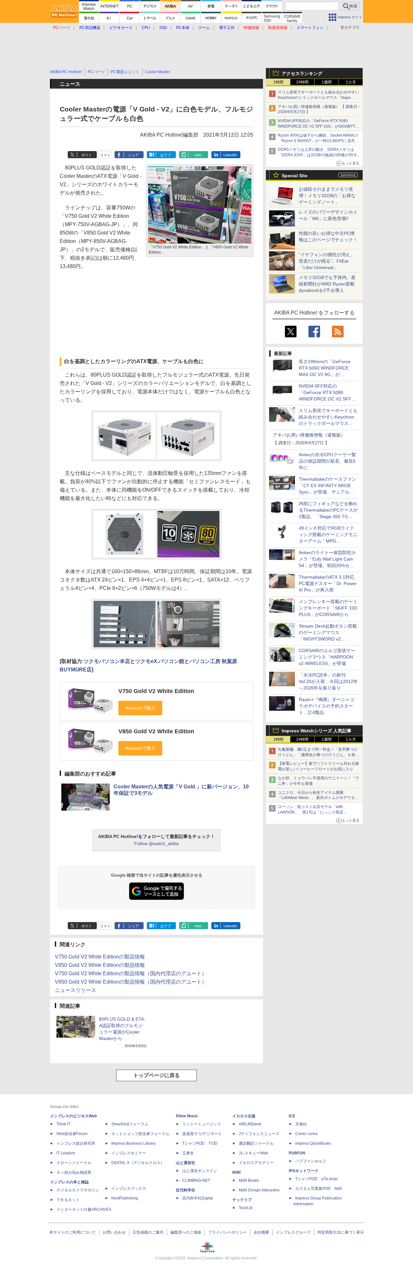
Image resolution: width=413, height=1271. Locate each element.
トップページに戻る (156, 1075)
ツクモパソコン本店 (107, 661)
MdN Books (249, 1180)
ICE (292, 1116)
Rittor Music (187, 1116)
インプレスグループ (293, 1232)
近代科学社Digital (197, 1198)
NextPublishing (124, 1198)
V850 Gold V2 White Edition (156, 731)
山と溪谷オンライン (199, 1171)
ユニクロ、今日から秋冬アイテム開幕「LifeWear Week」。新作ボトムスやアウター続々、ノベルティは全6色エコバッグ (318, 798)
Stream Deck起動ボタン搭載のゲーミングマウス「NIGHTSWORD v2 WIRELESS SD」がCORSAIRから (328, 638)
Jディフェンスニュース (259, 1133)
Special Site (294, 175)
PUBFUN (297, 1153)
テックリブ (242, 1200)
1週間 (327, 82)
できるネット (68, 1200)
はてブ (165, 155)
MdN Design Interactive (259, 1190)
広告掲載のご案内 (148, 1232)
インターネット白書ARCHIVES (83, 1209)
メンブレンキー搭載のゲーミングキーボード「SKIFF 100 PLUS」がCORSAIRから (328, 608)
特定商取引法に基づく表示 (340, 1232)
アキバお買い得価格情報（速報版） (309, 435)
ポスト (86, 155)
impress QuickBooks (313, 1143)
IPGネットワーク (303, 1171)
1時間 (278, 82)
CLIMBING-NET (196, 1180)
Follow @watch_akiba (156, 843)
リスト (105, 155)
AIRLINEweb (250, 1124)
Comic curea (306, 1133)
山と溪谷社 (185, 1162)
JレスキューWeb (253, 1153)
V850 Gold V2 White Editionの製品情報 (100, 965)
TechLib (246, 1208)
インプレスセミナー (128, 1153)
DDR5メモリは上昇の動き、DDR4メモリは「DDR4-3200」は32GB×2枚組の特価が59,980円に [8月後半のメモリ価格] (319, 155)
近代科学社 (185, 1190)
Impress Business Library (133, 1143)
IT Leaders (65, 1153)
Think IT (63, 1124)
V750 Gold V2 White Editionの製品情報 (100, 956)
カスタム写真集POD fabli (318, 1188)
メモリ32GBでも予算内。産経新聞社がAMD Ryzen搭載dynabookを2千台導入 (327, 284)
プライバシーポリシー (227, 1232)
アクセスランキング (302, 73)
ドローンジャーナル (73, 1162)
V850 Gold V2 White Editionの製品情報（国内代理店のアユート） (131, 982)
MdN (236, 1172)
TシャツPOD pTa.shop (316, 1179)
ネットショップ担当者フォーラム (140, 1133)
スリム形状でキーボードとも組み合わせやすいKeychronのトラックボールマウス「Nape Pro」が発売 (318, 97)
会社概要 (261, 1232)
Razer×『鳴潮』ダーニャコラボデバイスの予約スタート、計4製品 (326, 706)
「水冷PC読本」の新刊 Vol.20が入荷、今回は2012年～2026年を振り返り (328, 681)
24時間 (302, 82)
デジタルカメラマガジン (77, 1190)
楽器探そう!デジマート (202, 1133)
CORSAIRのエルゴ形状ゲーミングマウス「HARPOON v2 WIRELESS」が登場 (327, 657)
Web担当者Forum (71, 1133)
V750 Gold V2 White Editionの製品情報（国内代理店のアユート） (131, 973)
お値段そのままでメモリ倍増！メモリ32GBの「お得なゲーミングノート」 (327, 196)
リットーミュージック (201, 1124)
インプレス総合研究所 (75, 1143)
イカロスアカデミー (256, 1162)
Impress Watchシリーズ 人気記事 (316, 730)
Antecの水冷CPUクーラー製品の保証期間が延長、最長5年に (327, 461)
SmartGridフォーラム (129, 1124)
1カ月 (351, 82)
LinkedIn (230, 155)
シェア (133, 155)
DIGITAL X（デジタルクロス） (137, 1162)
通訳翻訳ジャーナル (256, 1143)
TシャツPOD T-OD (199, 1143)
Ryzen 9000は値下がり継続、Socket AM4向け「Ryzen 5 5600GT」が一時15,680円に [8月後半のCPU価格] (318, 141)
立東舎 (188, 1153)
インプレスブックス (128, 1188)
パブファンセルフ (310, 1161)
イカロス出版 (244, 1116)
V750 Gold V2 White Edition (156, 691)
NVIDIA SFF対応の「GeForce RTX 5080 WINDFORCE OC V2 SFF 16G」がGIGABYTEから (318, 126)
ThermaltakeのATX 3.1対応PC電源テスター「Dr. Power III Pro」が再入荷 (328, 583)
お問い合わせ (114, 1232)
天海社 (301, 1124)
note (198, 155)
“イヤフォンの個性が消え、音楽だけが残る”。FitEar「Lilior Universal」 (327, 261)
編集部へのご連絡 (185, 1232)
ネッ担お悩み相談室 (73, 1172)
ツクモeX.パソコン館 (159, 661)
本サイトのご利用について (72, 1232)
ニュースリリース (75, 990)
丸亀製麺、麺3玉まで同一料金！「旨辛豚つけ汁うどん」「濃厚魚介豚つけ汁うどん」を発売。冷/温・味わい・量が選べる (318, 755)
